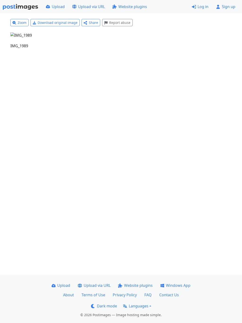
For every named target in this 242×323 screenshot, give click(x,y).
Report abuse (119, 22)
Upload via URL (91, 6)
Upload (58, 6)
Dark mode (107, 306)
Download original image (58, 22)
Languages (138, 306)
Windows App (178, 285)
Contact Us (169, 294)
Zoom (22, 22)
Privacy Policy (125, 294)
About (68, 294)
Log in (203, 6)
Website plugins (132, 6)
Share (93, 22)
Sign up (228, 6)
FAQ (148, 294)
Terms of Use (93, 294)
